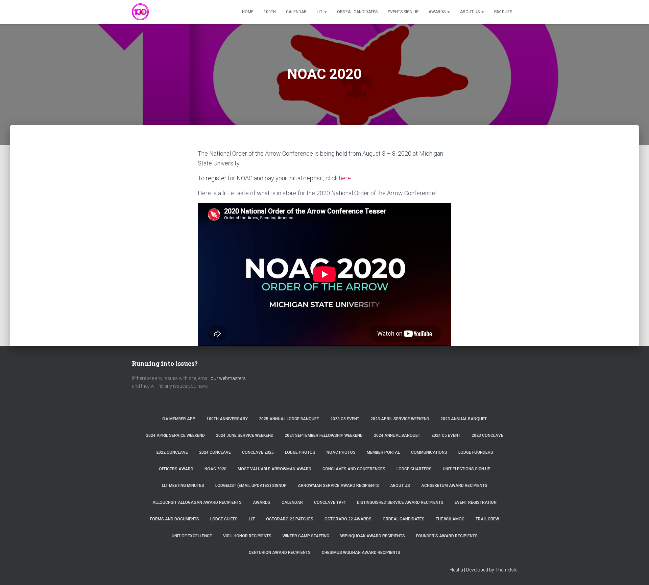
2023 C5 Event (344, 419)
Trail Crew (487, 519)
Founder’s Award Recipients (447, 536)
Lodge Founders (475, 452)
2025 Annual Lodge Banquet (289, 419)
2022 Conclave (172, 452)
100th (270, 11)
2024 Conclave (215, 452)
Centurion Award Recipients (280, 552)
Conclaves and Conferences (353, 469)
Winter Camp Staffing (306, 536)
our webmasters (228, 378)
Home (248, 11)
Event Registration (476, 502)
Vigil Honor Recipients (247, 536)
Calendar (296, 11)
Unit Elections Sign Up (466, 469)
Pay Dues (503, 11)
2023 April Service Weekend (399, 419)
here (345, 178)
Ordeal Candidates (357, 11)
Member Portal (383, 452)
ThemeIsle (506, 569)
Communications (429, 452)
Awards (438, 11)
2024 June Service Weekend (244, 435)
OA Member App (178, 419)
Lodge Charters (414, 469)
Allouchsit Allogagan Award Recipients (197, 502)
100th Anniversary (227, 419)
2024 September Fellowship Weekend (324, 435)
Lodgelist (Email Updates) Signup (251, 485)
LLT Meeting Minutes (183, 485)
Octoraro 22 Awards (347, 519)
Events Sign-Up (403, 11)
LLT (320, 11)
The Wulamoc (450, 519)
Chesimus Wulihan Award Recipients (361, 552)
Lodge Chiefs (224, 519)
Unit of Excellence (192, 536)
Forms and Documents (174, 519)
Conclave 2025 (258, 452)
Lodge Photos (300, 452)
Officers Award (176, 469)
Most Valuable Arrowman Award (274, 469)
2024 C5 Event (445, 435)
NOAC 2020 (215, 469)
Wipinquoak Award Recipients (372, 536)
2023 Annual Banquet (463, 419)
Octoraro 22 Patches (289, 519)
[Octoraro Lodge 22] (140, 11)
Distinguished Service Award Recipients (400, 502)
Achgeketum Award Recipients (454, 485)
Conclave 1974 (330, 502)
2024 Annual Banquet (397, 435)
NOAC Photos (341, 452)
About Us (470, 11)
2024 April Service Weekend (175, 435)
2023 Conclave (487, 435)
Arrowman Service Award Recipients (338, 485)
